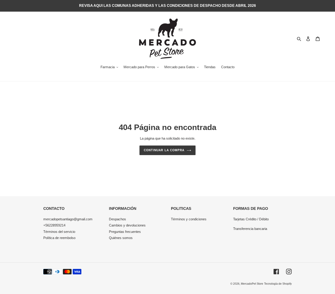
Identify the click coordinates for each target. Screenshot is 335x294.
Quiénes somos (121, 238)
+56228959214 (54, 225)
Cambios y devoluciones (127, 225)
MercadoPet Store (252, 283)
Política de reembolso (59, 238)
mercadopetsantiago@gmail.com (68, 219)
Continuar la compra (164, 150)
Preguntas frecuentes (125, 232)
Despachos (117, 219)
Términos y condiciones (188, 219)
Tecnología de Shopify (278, 283)
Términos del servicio (59, 232)
